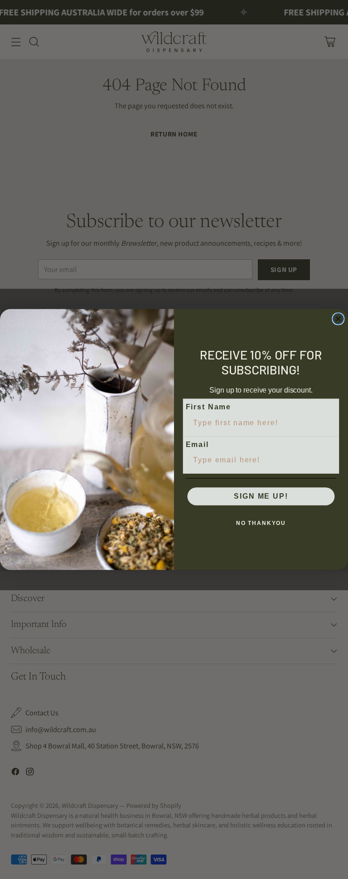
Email (197, 444)
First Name (208, 407)
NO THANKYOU (261, 523)
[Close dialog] (338, 318)
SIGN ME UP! (261, 496)
